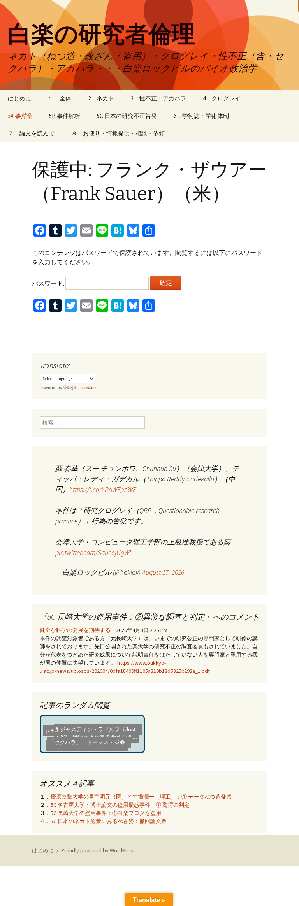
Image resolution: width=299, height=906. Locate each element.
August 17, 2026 (163, 572)
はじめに (19, 98)
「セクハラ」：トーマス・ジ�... (90, 741)
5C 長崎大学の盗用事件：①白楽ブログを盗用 (106, 812)
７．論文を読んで (31, 133)
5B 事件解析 (64, 115)
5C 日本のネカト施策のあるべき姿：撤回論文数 (109, 821)
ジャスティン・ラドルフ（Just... (100, 726)
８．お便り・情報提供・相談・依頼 (118, 133)
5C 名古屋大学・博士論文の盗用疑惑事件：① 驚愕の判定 (120, 804)
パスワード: (48, 283)
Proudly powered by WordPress (98, 850)
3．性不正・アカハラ (158, 98)
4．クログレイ (222, 98)
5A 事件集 (20, 115)
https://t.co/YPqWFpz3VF (102, 489)
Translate (87, 387)
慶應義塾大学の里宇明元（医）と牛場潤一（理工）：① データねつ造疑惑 (141, 796)
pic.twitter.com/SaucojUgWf (93, 552)
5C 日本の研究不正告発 (127, 115)
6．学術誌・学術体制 (201, 115)
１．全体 (59, 98)
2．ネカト (101, 98)
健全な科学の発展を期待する (75, 630)
